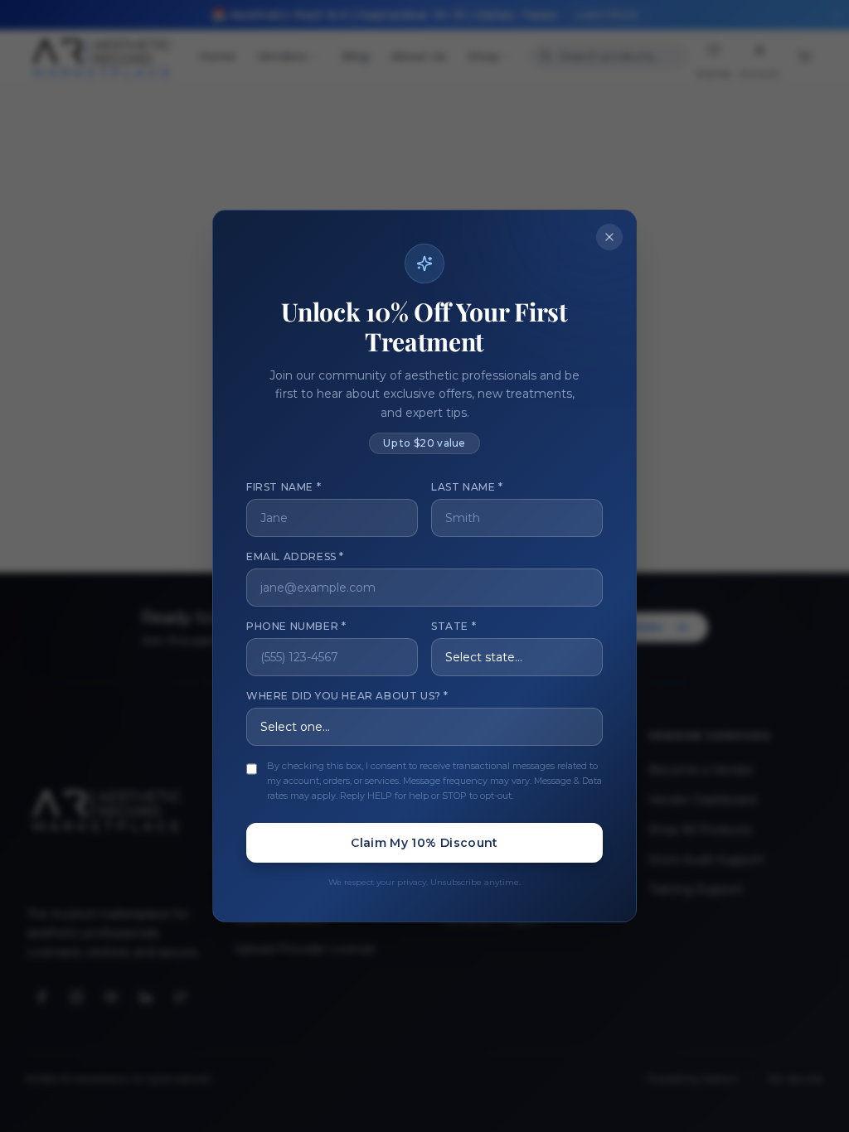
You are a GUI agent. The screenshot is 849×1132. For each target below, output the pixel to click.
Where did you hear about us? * (347, 695)
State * (453, 626)
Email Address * (295, 556)
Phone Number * (296, 626)
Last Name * (467, 487)
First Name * (283, 487)
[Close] (609, 237)
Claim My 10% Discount (424, 842)
